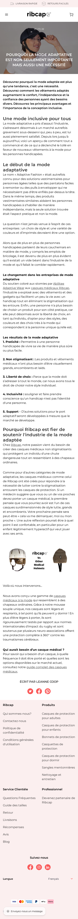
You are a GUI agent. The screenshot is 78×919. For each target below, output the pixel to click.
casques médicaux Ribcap (50, 288)
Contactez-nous (14, 721)
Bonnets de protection (58, 737)
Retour (8, 812)
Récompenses (13, 827)
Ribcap (16, 445)
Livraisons (10, 820)
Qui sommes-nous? (17, 713)
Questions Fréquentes (19, 798)
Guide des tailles (15, 805)
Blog (6, 841)
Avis (6, 834)
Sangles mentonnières (58, 767)
